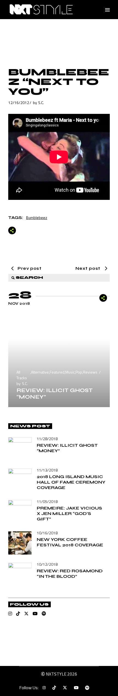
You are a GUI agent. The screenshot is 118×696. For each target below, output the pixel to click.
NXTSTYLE (56, 674)
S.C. (41, 102)
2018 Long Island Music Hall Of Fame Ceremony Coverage (71, 482)
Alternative (40, 372)
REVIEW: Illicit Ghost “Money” (54, 393)
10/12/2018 (47, 564)
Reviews (90, 372)
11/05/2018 (47, 501)
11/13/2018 (47, 470)
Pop (78, 372)
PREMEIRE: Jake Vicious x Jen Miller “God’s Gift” (69, 513)
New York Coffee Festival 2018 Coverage (70, 542)
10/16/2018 (47, 533)
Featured (57, 372)
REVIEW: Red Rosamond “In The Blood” (70, 573)
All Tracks (21, 375)
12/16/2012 (18, 102)
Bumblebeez (36, 217)
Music (70, 372)
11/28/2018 (47, 439)
